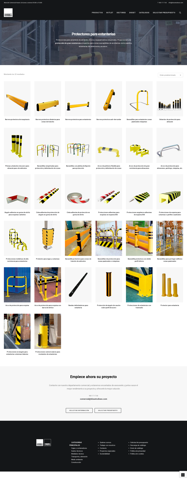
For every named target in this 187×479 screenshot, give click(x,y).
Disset (132, 13)
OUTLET (109, 13)
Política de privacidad (137, 451)
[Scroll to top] (183, 475)
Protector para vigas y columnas (48, 259)
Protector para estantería (170, 305)
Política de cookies (137, 454)
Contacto (103, 448)
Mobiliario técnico (77, 454)
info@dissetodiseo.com (176, 2)
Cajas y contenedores (79, 448)
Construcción (76, 462)
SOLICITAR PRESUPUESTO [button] (108, 410)
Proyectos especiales (107, 451)
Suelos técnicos (77, 451)
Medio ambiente (77, 460)
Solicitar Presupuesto (164, 13)
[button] (181, 12)
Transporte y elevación (79, 457)
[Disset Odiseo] (8, 12)
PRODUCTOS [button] (97, 13)
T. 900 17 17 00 (162, 2)
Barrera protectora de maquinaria (17, 119)
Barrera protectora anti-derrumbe (109, 119)
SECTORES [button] (121, 13)
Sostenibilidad (105, 454)
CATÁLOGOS (144, 13)
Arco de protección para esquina (17, 305)
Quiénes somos (105, 442)
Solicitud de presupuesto (139, 442)
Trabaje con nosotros (107, 445)
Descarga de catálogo (138, 445)
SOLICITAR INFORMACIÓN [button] (79, 410)
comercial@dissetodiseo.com (93, 399)
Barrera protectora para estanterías (78, 119)
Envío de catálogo (136, 448)
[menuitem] (162, 2)
